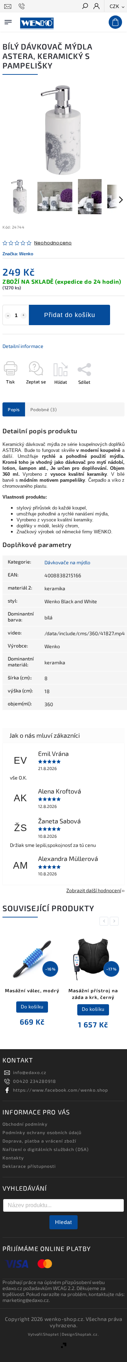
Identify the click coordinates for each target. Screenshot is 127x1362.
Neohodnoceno (53, 243)
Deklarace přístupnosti (29, 1166)
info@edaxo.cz (29, 1072)
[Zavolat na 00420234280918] (23, 6)
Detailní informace (22, 346)
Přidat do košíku (69, 314)
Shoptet (51, 1334)
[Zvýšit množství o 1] (23, 315)
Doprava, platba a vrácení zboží (39, 1141)
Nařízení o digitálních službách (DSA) (45, 1149)
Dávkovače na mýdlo (67, 562)
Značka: (17, 253)
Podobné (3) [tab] (43, 409)
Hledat (63, 1222)
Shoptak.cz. (87, 1334)
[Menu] (8, 20)
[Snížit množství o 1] (8, 315)
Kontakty (13, 1157)
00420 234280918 (34, 1081)
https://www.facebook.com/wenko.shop (60, 1090)
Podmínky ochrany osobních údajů (41, 1132)
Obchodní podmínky (25, 1124)
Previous (105, 921)
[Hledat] (84, 6)
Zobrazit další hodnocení (93, 890)
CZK (115, 6)
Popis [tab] (14, 409)
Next (115, 921)
